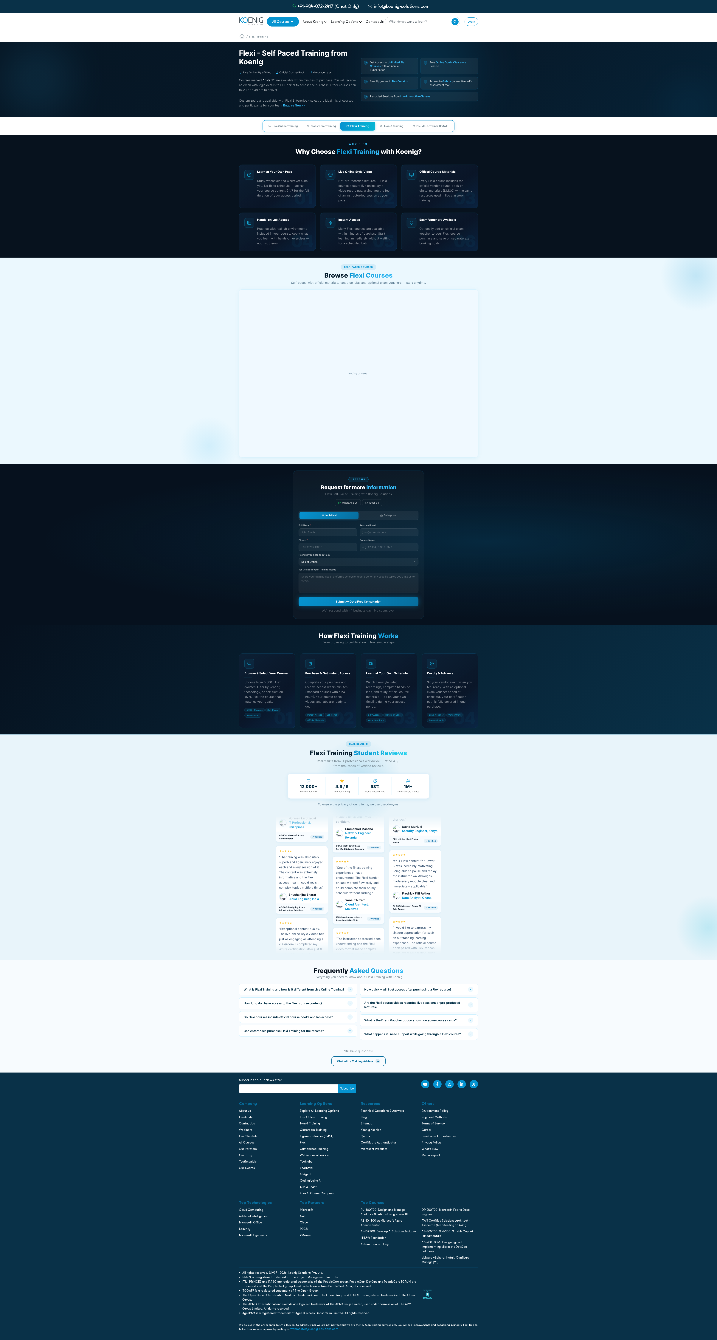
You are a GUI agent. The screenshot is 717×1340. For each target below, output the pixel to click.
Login (471, 21)
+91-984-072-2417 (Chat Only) (328, 6)
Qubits (365, 1136)
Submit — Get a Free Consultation (358, 601)
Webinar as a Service (314, 1155)
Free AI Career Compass (317, 1193)
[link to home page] (251, 21)
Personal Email (369, 525)
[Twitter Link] (474, 1084)
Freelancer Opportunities (439, 1136)
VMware (305, 1235)
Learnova (306, 1168)
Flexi (303, 1142)
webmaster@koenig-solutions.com (314, 1329)
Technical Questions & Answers (382, 1110)
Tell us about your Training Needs (317, 569)
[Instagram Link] (449, 1084)
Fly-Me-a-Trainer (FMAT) (432, 126)
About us (245, 1110)
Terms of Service (433, 1123)
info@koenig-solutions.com (401, 6)
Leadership (246, 1117)
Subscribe (347, 1088)
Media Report (431, 1155)
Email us (374, 502)
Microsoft (306, 1209)
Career (426, 1130)
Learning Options (345, 22)
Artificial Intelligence (253, 1216)
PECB (304, 1229)
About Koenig (313, 22)
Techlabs (306, 1161)
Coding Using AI (310, 1180)
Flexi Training (359, 126)
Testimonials (248, 1161)
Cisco (304, 1222)
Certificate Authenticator (378, 1142)
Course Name (367, 540)
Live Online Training (285, 126)
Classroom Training (323, 126)
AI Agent (305, 1174)
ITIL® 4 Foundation (373, 1238)
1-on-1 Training (393, 126)
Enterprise (390, 515)
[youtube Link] (425, 1084)
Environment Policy (435, 1110)
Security (244, 1229)
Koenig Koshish (371, 1130)
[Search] (455, 21)
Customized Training (314, 1149)
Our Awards (247, 1168)
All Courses (280, 22)
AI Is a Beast (308, 1187)
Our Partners (248, 1149)
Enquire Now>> (294, 105)
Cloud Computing (251, 1209)
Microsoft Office (250, 1222)
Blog (364, 1117)
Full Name (305, 525)
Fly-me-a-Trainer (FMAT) (316, 1136)
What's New (430, 1149)
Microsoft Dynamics (253, 1235)
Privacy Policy (431, 1142)
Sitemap (366, 1123)
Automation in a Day (375, 1244)
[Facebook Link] (437, 1084)
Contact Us (375, 22)
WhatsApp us (350, 502)
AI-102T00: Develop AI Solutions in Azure (388, 1231)
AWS (303, 1216)
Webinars (245, 1130)
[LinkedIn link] (461, 1084)
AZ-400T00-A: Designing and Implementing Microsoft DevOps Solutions (444, 1246)
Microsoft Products (374, 1149)
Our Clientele (248, 1136)
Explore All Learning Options (319, 1110)
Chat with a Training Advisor (358, 1061)
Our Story (245, 1155)
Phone (303, 540)
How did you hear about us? (314, 554)
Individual (330, 515)
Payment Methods (434, 1117)
